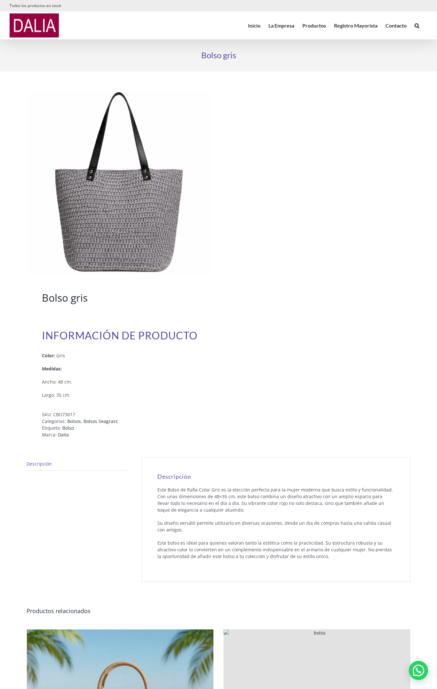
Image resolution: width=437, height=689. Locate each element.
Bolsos (74, 421)
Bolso (68, 428)
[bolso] (119, 183)
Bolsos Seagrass (100, 421)
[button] (417, 25)
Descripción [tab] (39, 464)
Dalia (63, 435)
